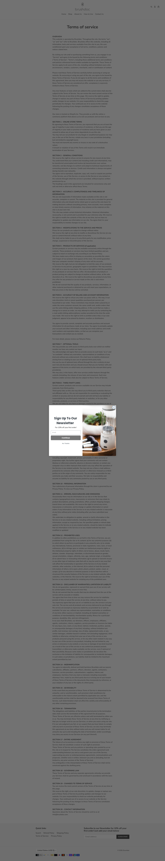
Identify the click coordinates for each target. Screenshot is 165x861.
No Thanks (65, 443)
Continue (66, 438)
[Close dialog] (113, 407)
